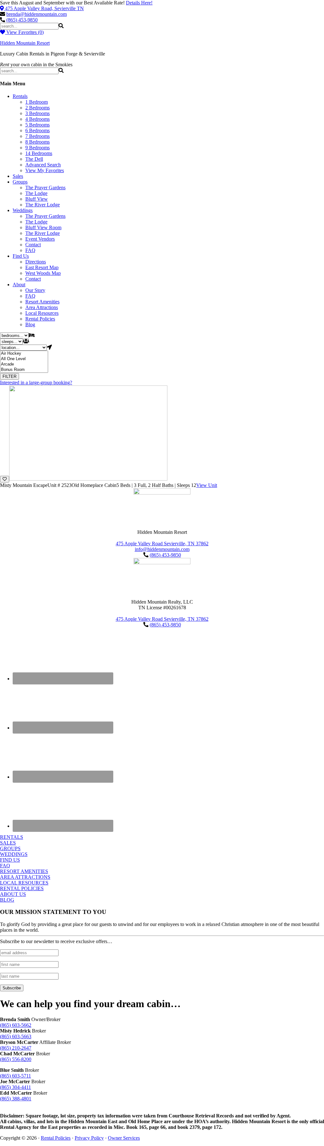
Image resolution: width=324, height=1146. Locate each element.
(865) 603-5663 (15, 1036)
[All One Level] (24, 359)
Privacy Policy (89, 1138)
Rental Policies (56, 1138)
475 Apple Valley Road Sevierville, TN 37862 (162, 543)
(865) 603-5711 (15, 1075)
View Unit (206, 485)
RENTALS (11, 837)
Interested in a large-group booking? (36, 382)
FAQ (5, 865)
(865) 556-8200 (15, 1059)
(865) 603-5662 (15, 1025)
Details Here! (139, 2)
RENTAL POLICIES (22, 888)
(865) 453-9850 (22, 20)
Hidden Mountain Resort (25, 43)
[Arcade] (24, 364)
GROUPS (10, 848)
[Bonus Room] (24, 369)
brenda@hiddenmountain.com (36, 14)
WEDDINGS (14, 854)
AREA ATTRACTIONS (25, 877)
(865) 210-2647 (15, 1048)
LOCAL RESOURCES (24, 882)
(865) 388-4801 (15, 1098)
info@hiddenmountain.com (162, 549)
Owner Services (124, 1138)
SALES (8, 842)
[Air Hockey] (24, 353)
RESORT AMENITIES (24, 871)
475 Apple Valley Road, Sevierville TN (44, 8)
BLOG (7, 900)
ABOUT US (13, 894)
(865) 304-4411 (15, 1087)
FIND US (10, 860)
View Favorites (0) (24, 32)
